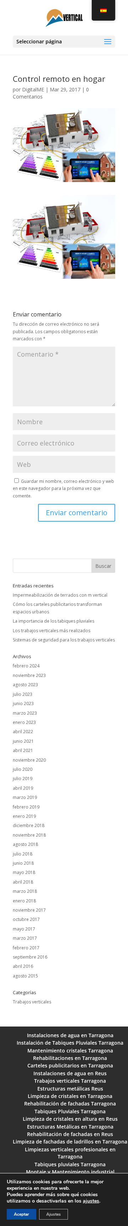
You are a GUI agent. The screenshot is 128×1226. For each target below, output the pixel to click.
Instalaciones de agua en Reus (70, 1073)
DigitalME (33, 89)
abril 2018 (23, 882)
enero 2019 (24, 816)
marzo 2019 (25, 797)
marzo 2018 (25, 891)
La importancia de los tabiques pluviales (53, 621)
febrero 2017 (26, 948)
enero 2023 (24, 722)
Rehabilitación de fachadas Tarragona (70, 1103)
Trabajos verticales (32, 1002)
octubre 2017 (26, 919)
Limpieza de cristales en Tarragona (70, 1096)
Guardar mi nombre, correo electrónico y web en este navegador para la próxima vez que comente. (63, 488)
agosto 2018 (25, 844)
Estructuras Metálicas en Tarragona (70, 1126)
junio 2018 (23, 863)
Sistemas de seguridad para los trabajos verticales (64, 640)
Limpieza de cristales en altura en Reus (70, 1118)
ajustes (91, 1201)
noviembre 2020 (29, 760)
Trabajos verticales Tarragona (70, 1080)
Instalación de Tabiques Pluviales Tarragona (70, 1042)
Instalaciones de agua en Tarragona (70, 1035)
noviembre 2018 (29, 835)
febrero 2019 (26, 807)
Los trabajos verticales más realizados (51, 631)
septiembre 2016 (30, 957)
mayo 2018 (24, 872)
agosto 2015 (25, 976)
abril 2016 (23, 966)
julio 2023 (22, 694)
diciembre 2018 (28, 825)
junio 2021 (23, 741)
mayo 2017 (24, 929)
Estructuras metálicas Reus (70, 1088)
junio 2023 (23, 703)
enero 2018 (24, 901)
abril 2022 (23, 732)
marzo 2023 (25, 713)
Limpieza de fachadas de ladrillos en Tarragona (70, 1141)
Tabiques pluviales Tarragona (70, 1164)
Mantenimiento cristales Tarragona (70, 1050)
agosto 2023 (25, 685)
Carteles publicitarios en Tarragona (70, 1065)
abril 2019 (23, 788)
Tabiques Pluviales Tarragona (70, 1111)
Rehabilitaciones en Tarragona (70, 1058)
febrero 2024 (26, 666)
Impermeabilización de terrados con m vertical (60, 595)
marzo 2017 (25, 938)
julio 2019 (22, 778)
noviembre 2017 (29, 910)
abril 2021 (23, 750)
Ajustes (53, 1214)
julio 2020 (22, 769)
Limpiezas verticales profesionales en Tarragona (70, 1153)
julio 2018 (22, 854)
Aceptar (21, 1214)
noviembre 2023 (29, 675)
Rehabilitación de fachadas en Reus (70, 1134)
